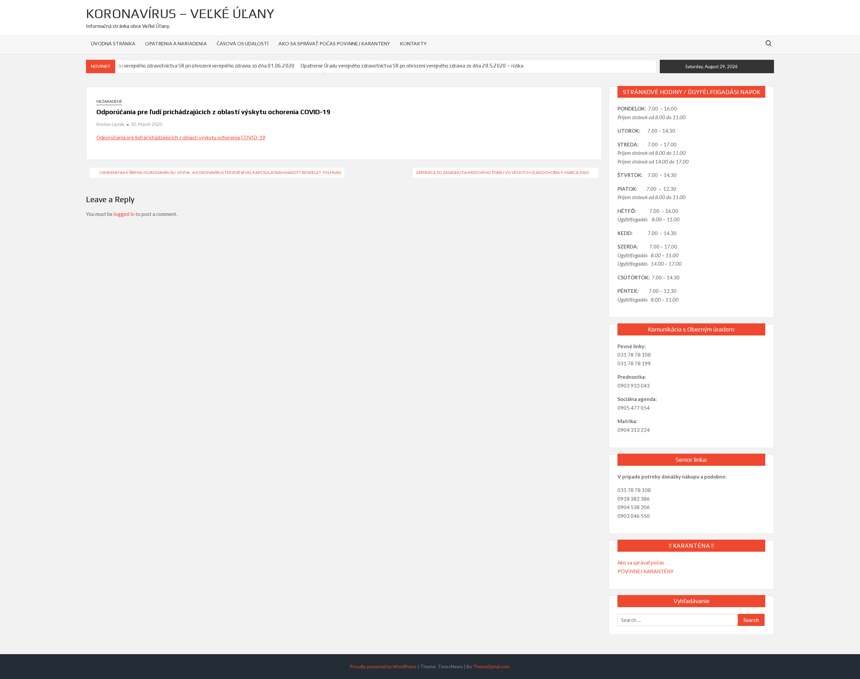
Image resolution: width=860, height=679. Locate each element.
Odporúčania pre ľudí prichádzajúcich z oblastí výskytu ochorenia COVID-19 (180, 137)
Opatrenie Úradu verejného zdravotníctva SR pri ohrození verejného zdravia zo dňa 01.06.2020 (190, 66)
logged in (124, 214)
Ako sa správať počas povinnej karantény (334, 43)
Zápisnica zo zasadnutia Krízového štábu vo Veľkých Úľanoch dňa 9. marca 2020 (502, 172)
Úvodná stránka (113, 43)
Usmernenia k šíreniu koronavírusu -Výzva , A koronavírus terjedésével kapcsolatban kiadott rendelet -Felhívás (220, 172)
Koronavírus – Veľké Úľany (180, 13)
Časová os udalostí (243, 43)
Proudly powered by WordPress (383, 666)
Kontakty (413, 43)
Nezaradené (109, 101)
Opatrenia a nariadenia (176, 43)
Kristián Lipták (110, 124)
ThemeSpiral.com (491, 666)
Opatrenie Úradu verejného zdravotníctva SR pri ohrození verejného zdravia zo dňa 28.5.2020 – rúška (412, 66)
